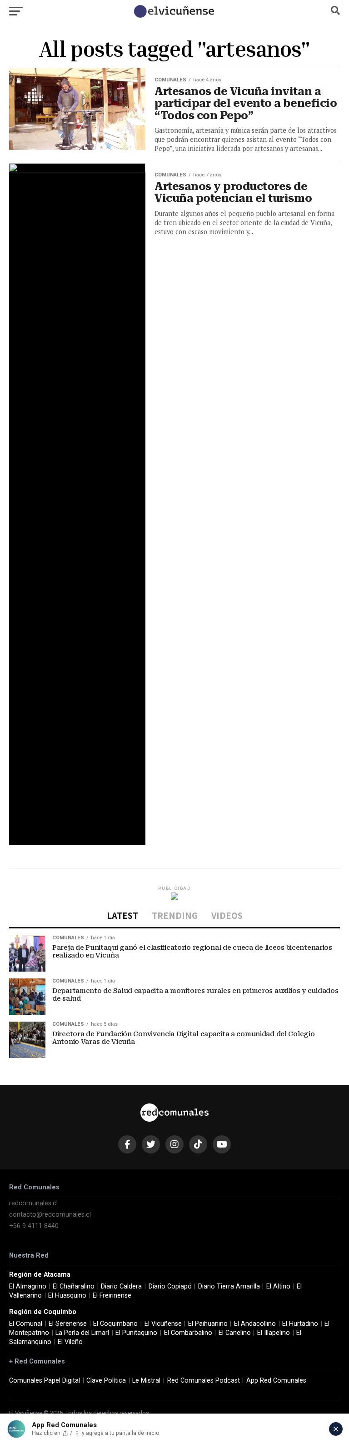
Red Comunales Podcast (203, 1380)
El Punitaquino (136, 1333)
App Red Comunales (276, 1380)
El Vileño (70, 1342)
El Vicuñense (163, 1324)
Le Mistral (146, 1380)
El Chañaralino (74, 1286)
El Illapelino (273, 1333)
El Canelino (235, 1333)
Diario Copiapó (170, 1286)
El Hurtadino (300, 1324)
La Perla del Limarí (82, 1333)
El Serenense (68, 1324)
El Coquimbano (115, 1324)
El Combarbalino (188, 1333)
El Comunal (25, 1324)
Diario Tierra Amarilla (229, 1286)
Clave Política (106, 1380)
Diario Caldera (121, 1286)
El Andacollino (255, 1324)
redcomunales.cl (33, 1203)
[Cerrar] (336, 1429)
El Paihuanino (208, 1324)
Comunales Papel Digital (44, 1380)
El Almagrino (27, 1286)
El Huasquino (67, 1295)
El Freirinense (112, 1295)
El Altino (278, 1286)
